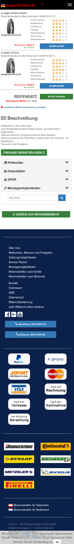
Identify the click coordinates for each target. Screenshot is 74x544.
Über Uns (14, 248)
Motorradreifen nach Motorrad (27, 276)
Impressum (15, 288)
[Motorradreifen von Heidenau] (55, 459)
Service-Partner (18, 262)
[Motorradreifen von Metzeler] (19, 471)
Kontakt (13, 283)
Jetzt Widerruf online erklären (26, 307)
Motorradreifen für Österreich (31, 505)
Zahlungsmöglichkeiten (22, 257)
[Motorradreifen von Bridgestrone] (19, 446)
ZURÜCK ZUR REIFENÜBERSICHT (37, 214)
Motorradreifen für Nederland (31, 509)
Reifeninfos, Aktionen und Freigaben (31, 252)
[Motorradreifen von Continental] (55, 446)
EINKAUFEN (57, 46)
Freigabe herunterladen (22, 152)
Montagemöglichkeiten (22, 267)
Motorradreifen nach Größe (25, 271)
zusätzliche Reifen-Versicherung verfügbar (24, 107)
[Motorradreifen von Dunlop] (19, 459)
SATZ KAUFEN (57, 96)
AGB (11, 292)
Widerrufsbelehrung (20, 302)
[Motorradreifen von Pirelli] (19, 484)
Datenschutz (16, 297)
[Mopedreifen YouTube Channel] (20, 315)
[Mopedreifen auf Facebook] (7, 315)
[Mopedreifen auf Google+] (13, 315)
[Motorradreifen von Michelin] (55, 471)
